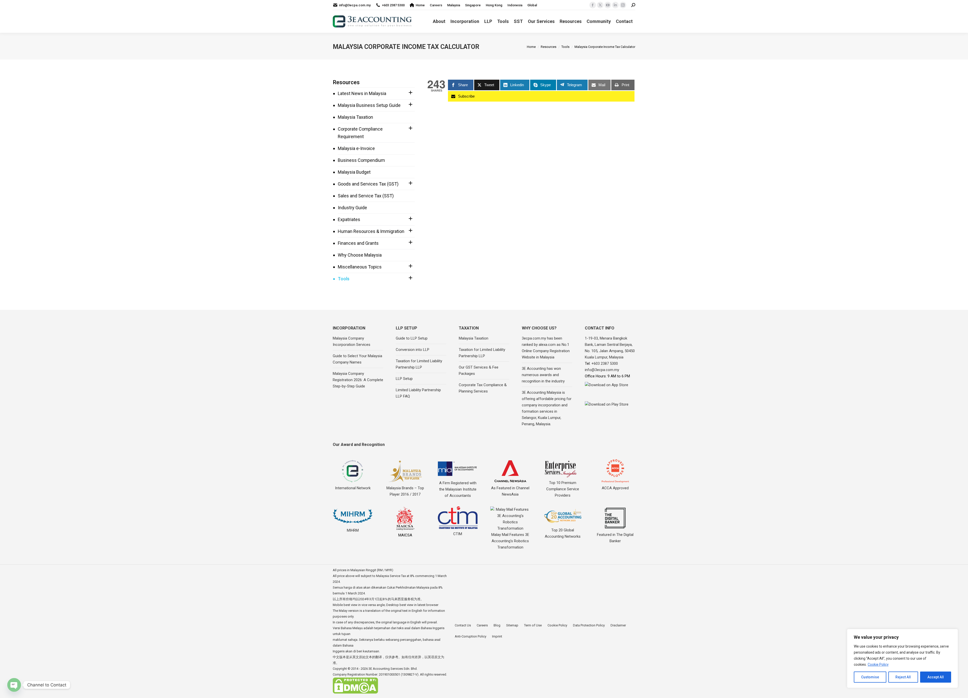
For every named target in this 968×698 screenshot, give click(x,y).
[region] (902, 658)
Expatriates (349, 219)
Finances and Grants (358, 243)
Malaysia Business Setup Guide (369, 105)
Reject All (903, 677)
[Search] (633, 5)
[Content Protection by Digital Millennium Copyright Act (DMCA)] (355, 692)
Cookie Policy (878, 664)
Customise (870, 677)
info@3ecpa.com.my (355, 5)
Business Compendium (361, 160)
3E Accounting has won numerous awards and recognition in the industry (543, 374)
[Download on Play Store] (610, 408)
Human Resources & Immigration (371, 231)
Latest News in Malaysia (362, 93)
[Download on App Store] (610, 390)
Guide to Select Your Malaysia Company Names (357, 359)
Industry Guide (352, 207)
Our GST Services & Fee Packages (478, 370)
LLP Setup (404, 378)
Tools (343, 278)
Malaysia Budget (354, 172)
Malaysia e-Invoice (356, 148)
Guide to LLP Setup (412, 338)
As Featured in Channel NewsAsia (510, 491)
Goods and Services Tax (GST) (368, 184)
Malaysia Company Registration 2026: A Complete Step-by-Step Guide (358, 379)
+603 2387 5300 (393, 5)
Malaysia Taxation (355, 117)
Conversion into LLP (412, 349)
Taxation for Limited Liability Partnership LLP (419, 364)
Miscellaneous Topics (360, 266)
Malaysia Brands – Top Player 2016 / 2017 (405, 491)
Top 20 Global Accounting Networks (563, 533)
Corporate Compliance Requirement (360, 132)
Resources (346, 82)
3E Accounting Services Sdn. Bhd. (393, 669)
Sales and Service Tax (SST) (366, 195)
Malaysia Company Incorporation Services (351, 341)
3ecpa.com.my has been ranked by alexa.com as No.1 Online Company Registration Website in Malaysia (546, 347)
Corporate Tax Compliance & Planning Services (483, 388)
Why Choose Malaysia (360, 255)
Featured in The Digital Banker (615, 537)
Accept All (935, 677)
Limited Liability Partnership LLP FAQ (418, 393)
